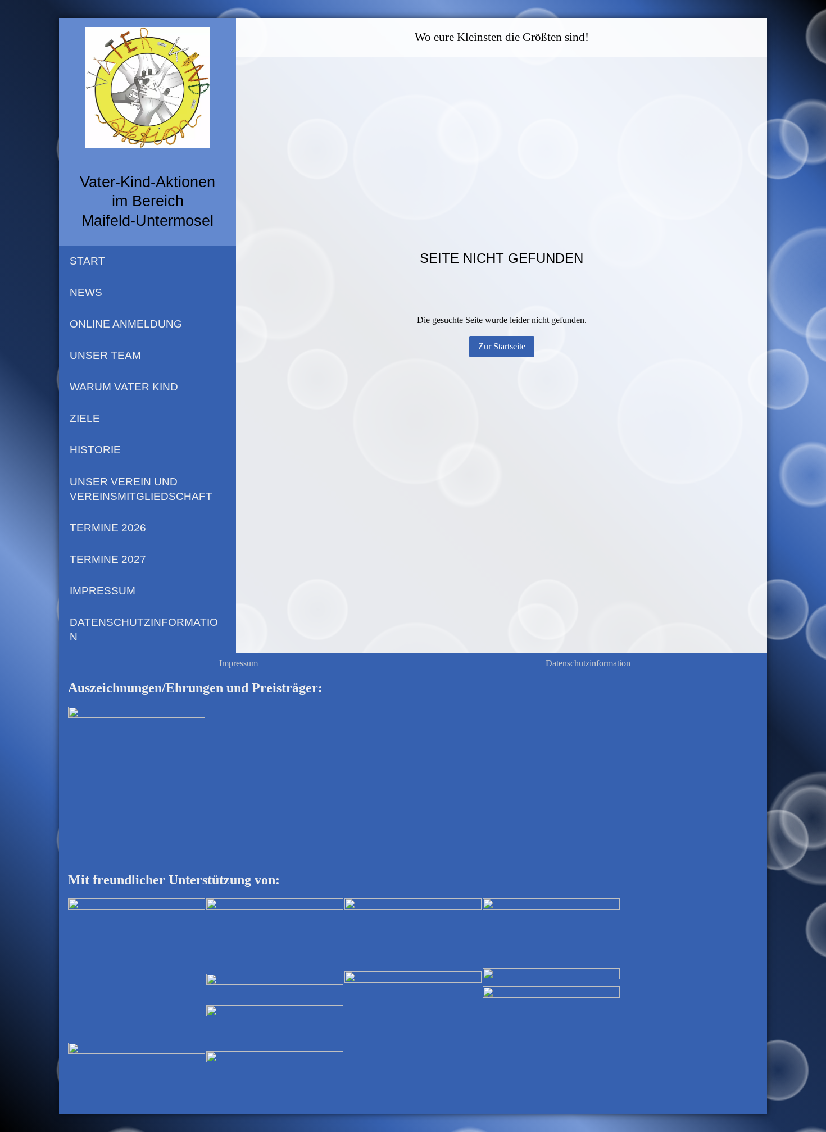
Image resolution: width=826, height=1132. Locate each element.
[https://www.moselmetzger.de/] (413, 1040)
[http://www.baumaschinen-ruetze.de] (413, 934)
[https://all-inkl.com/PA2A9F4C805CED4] (551, 976)
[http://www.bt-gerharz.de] (551, 932)
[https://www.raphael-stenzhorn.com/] (136, 970)
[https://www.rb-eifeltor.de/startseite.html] (136, 1057)
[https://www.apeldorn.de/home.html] (274, 1028)
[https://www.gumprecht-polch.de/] (274, 1065)
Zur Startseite (501, 346)
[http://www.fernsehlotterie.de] (551, 1014)
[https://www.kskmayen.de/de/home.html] (274, 935)
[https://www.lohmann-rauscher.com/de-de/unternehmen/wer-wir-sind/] (274, 989)
